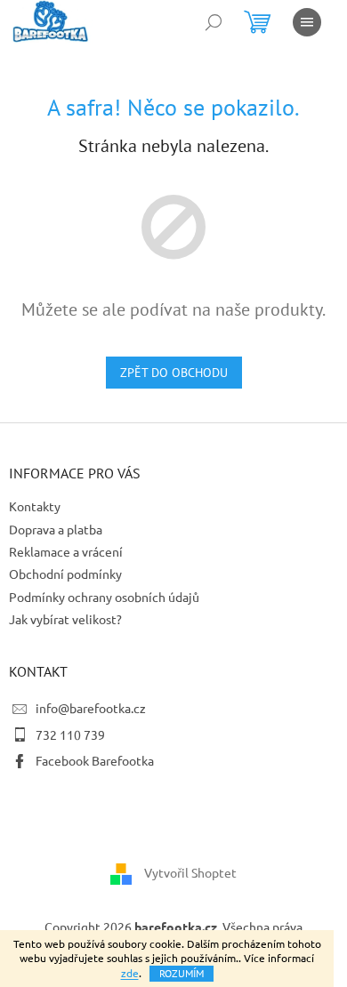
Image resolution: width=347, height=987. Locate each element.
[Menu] (307, 22)
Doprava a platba (55, 529)
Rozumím (181, 973)
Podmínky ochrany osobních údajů (104, 597)
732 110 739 (70, 734)
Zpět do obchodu (174, 373)
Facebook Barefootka (95, 760)
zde (130, 973)
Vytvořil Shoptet (190, 872)
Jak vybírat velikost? (65, 619)
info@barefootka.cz (91, 708)
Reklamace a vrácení (66, 551)
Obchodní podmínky (65, 574)
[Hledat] (213, 22)
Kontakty (35, 506)
